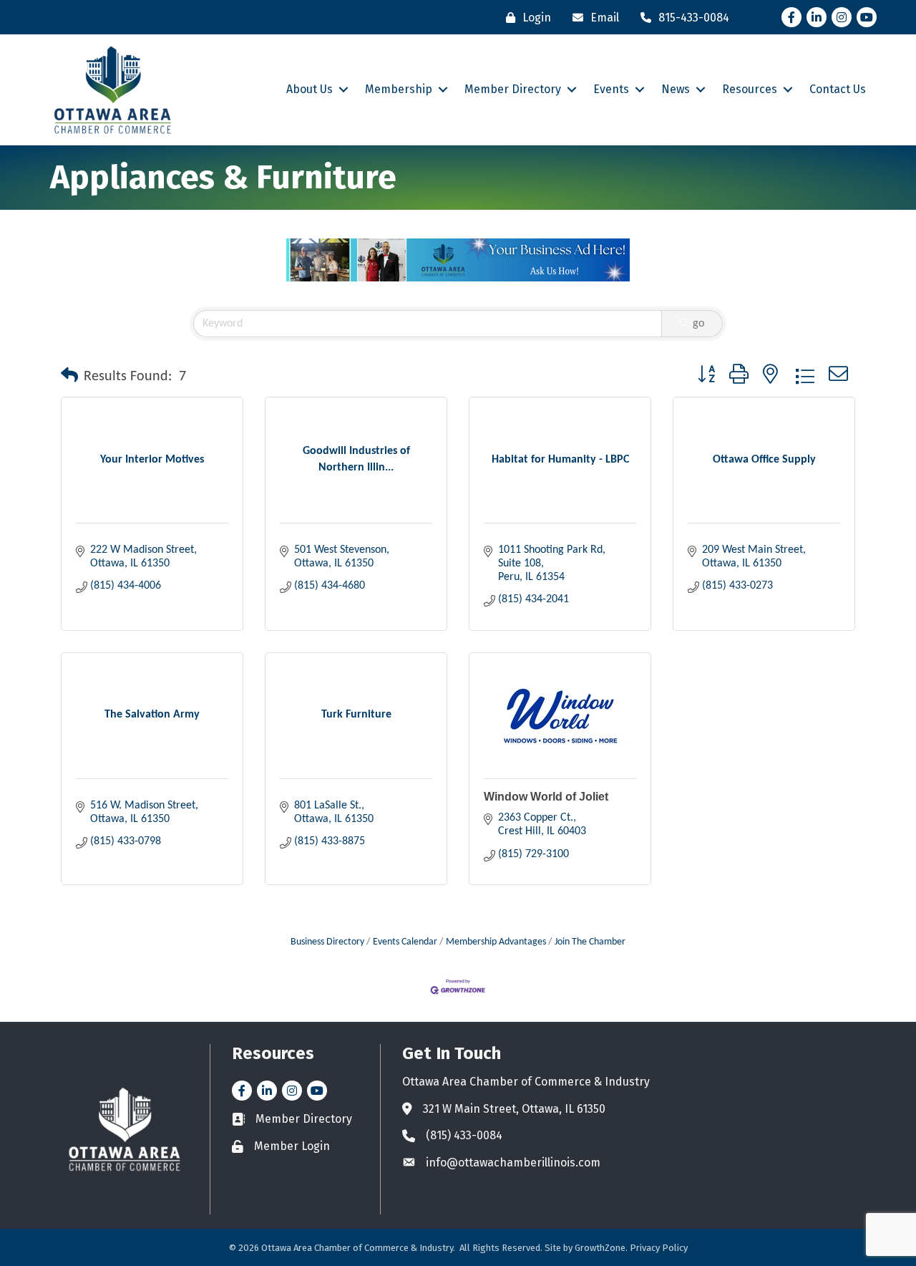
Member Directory (512, 89)
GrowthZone (600, 1247)
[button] (69, 377)
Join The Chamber (590, 942)
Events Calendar (405, 942)
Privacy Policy (659, 1247)
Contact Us (837, 89)
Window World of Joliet (546, 797)
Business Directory (327, 942)
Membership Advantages (496, 942)
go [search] (698, 323)
